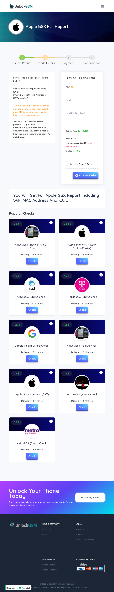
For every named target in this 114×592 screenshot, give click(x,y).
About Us (80, 529)
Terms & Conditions (85, 539)
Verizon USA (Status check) (82, 394)
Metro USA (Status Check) (32, 443)
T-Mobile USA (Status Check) (82, 297)
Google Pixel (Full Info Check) (32, 345)
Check (32, 261)
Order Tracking (49, 570)
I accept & (82, 164)
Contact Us (47, 529)
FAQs (44, 534)
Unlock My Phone (90, 497)
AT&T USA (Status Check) (32, 297)
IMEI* (68, 86)
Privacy (90, 164)
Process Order (87, 175)
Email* (68, 100)
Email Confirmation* (75, 113)
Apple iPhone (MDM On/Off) (32, 394)
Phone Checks (48, 565)
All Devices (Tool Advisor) (82, 345)
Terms (81, 164)
